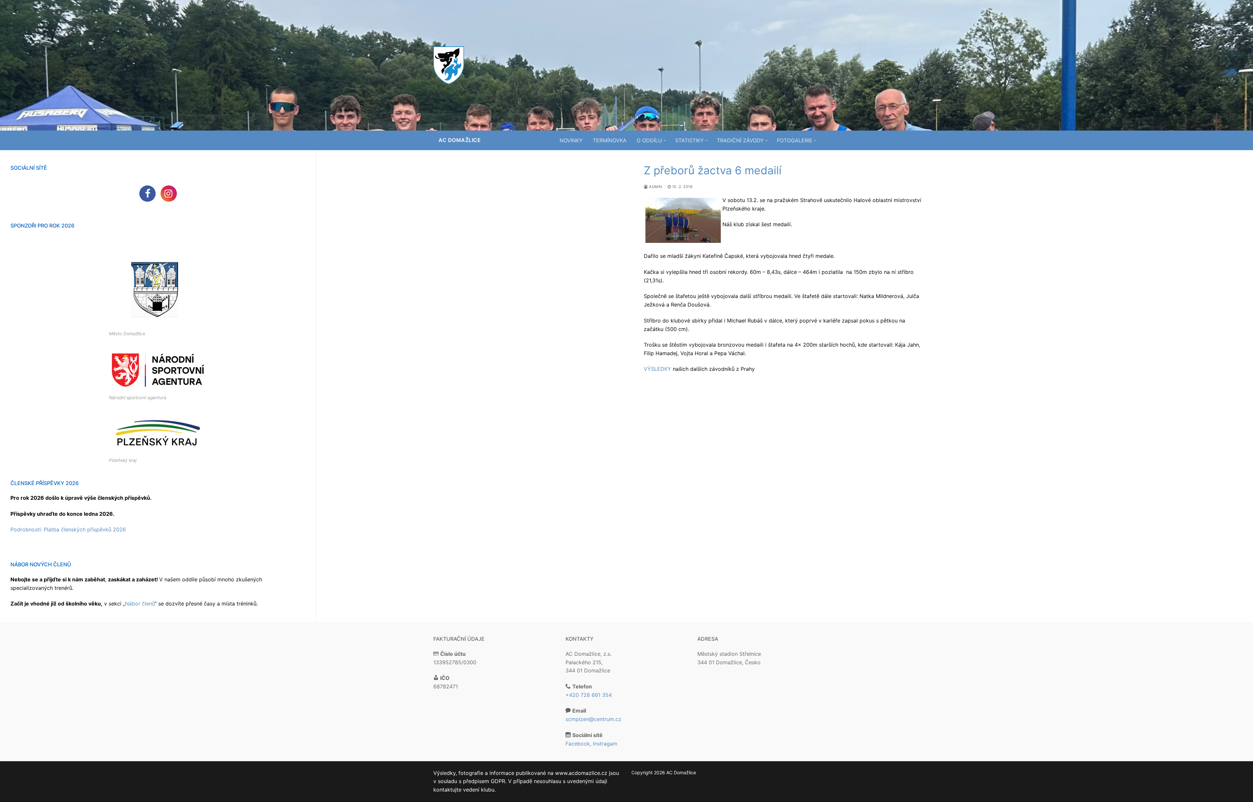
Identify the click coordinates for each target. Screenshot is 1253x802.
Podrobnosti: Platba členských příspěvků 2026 (68, 529)
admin (655, 186)
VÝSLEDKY (657, 369)
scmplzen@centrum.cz (593, 719)
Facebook (577, 743)
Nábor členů (140, 603)
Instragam (605, 743)
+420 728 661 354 (588, 695)
